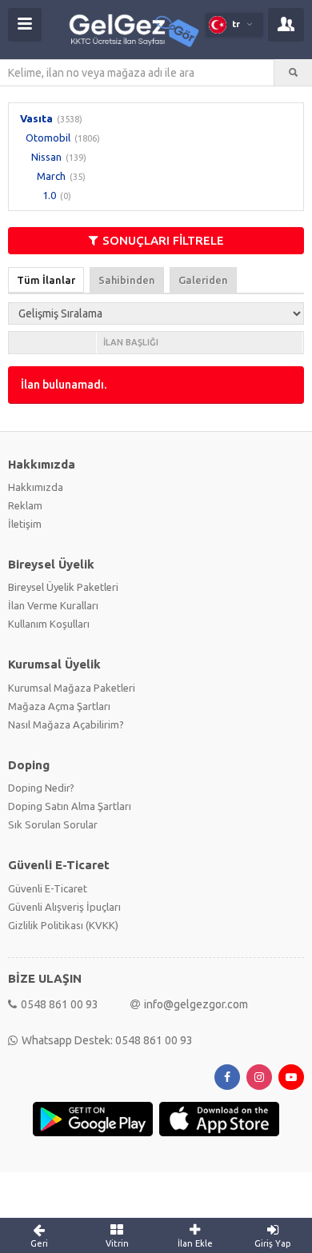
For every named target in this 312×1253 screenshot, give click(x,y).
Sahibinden (126, 279)
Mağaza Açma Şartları (59, 706)
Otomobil (48, 137)
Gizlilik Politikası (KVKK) (63, 925)
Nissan (46, 156)
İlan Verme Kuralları (53, 605)
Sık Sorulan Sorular (53, 824)
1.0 (49, 195)
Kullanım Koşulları (49, 623)
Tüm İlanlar (46, 279)
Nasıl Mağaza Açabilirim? (66, 724)
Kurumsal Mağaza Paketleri (71, 687)
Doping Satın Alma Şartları (69, 806)
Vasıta (36, 118)
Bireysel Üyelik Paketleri (63, 587)
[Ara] (293, 72)
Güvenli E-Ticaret (47, 888)
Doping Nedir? (41, 787)
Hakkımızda (35, 487)
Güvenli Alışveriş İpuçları (64, 906)
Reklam (25, 505)
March (51, 176)
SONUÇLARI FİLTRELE (163, 240)
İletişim (25, 523)
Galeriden (203, 279)
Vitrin (117, 1243)
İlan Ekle (195, 1243)
